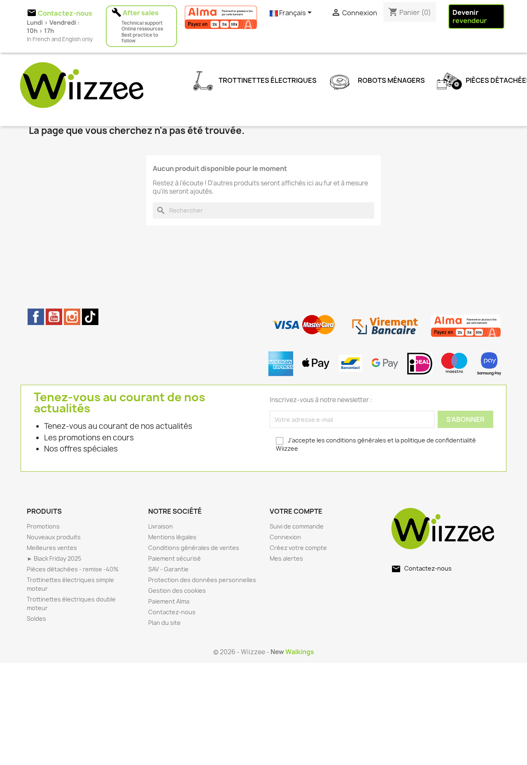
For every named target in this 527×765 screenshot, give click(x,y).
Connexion (285, 537)
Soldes (36, 618)
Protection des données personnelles (202, 580)
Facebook (36, 317)
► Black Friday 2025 (54, 558)
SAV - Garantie (168, 569)
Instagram (72, 317)
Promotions (43, 526)
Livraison (160, 526)
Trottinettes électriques (267, 79)
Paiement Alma (168, 601)
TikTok (90, 317)
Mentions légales (172, 537)
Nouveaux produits (54, 537)
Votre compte (296, 511)
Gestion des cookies (177, 590)
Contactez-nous (172, 612)
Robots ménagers (391, 79)
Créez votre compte (298, 548)
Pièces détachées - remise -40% (73, 569)
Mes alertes (286, 558)
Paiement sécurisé (174, 558)
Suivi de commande (297, 526)
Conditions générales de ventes (193, 548)
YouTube (54, 317)
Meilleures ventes (52, 548)
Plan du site (164, 623)
